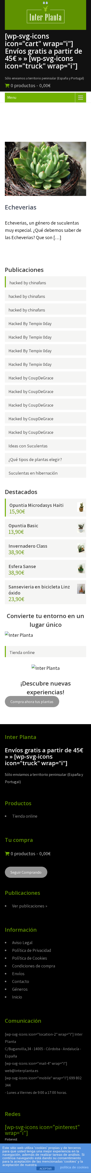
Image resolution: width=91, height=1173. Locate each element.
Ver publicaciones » (29, 906)
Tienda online (22, 652)
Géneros (20, 989)
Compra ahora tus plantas (31, 701)
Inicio (17, 997)
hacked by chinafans (27, 282)
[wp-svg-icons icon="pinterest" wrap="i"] (42, 1130)
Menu (11, 97)
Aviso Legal (22, 942)
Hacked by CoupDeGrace (30, 378)
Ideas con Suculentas (28, 446)
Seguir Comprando (25, 872)
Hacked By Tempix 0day (29, 323)
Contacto (20, 981)
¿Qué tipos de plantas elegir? (35, 459)
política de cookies (74, 1167)
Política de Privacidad (31, 950)
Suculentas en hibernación (33, 473)
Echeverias (20, 207)
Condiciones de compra (33, 966)
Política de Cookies (29, 958)
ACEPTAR (46, 1168)
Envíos (18, 973)
